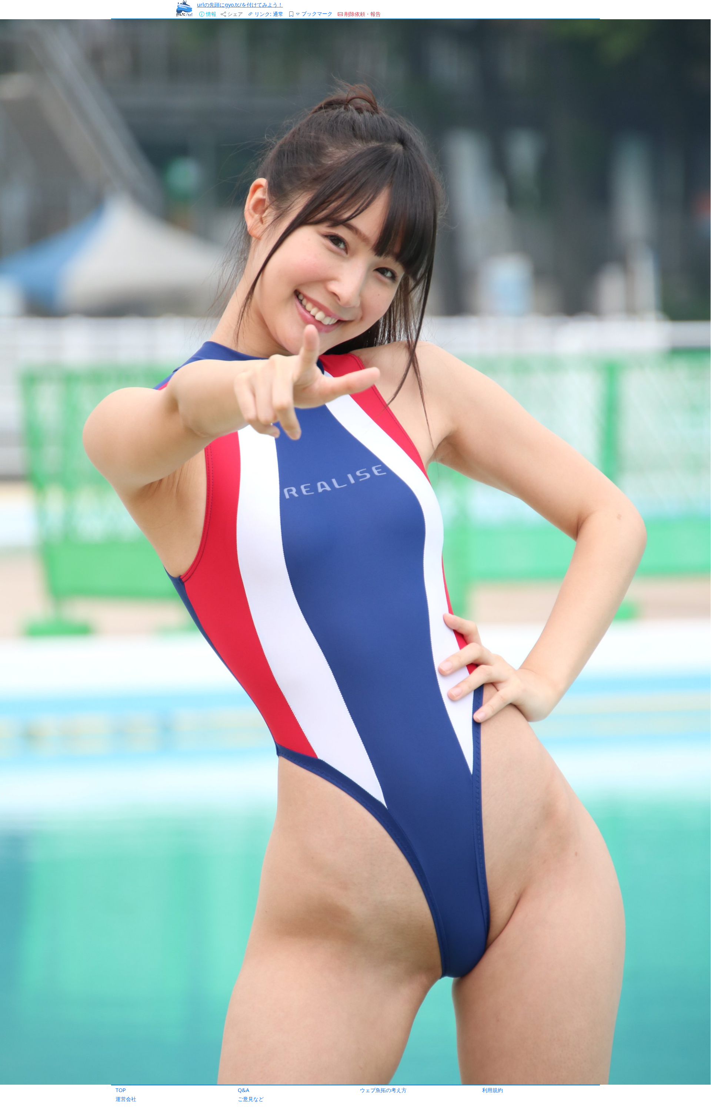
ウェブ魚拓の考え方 (383, 1090)
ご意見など (251, 1098)
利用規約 (492, 1090)
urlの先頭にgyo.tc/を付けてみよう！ (240, 4)
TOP (121, 1090)
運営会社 (126, 1098)
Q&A (243, 1090)
